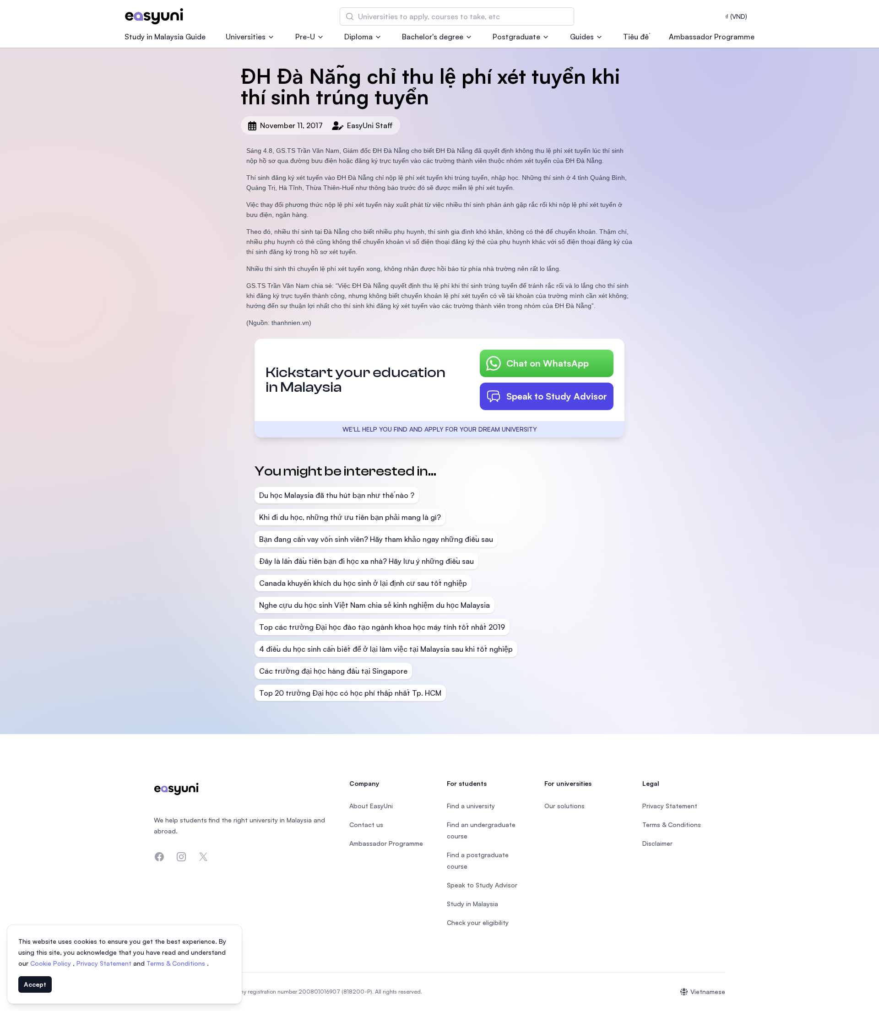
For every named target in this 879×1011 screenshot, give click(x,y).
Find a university (471, 806)
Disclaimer (657, 843)
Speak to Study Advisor (556, 396)
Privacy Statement (104, 963)
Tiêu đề (636, 36)
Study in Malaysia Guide (165, 36)
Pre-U (305, 36)
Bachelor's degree (432, 36)
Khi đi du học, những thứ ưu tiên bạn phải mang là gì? (350, 517)
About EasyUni (371, 806)
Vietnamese (707, 991)
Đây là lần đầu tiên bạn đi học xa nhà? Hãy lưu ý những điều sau (366, 561)
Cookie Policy (51, 963)
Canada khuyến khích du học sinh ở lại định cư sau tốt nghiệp (363, 583)
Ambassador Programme (711, 36)
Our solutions (564, 806)
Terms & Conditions (176, 963)
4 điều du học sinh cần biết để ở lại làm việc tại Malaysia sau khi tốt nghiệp (386, 649)
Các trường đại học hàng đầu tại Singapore (333, 671)
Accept (35, 984)
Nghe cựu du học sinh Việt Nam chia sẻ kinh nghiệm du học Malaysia (374, 605)
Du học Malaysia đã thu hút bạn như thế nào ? (336, 495)
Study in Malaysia (472, 904)
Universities (246, 36)
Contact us (366, 824)
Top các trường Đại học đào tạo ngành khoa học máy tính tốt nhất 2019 (382, 627)
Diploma (358, 36)
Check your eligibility (478, 922)
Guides (582, 36)
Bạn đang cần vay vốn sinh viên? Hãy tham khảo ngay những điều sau (376, 539)
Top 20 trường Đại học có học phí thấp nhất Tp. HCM (350, 692)
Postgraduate (516, 36)
